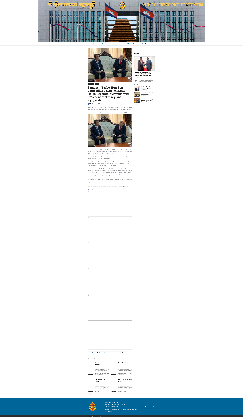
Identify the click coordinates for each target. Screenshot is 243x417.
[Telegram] (145, 406)
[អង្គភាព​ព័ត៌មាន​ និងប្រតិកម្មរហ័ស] (121, 21)
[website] (153, 406)
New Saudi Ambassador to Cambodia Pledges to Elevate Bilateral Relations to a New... (143, 74)
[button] (153, 44)
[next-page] (90, 394)
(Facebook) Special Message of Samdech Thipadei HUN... (147, 99)
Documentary (121, 44)
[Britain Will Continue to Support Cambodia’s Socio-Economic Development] (114, 363)
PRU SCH (91, 103)
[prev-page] (88, 394)
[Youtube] (149, 406)
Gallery (128, 44)
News (97, 84)
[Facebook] (141, 406)
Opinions (114, 44)
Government (96, 44)
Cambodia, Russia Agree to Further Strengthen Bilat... (147, 87)
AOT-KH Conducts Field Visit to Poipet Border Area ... (148, 93)
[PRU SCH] (89, 104)
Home (90, 44)
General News (105, 44)
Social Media (136, 44)
